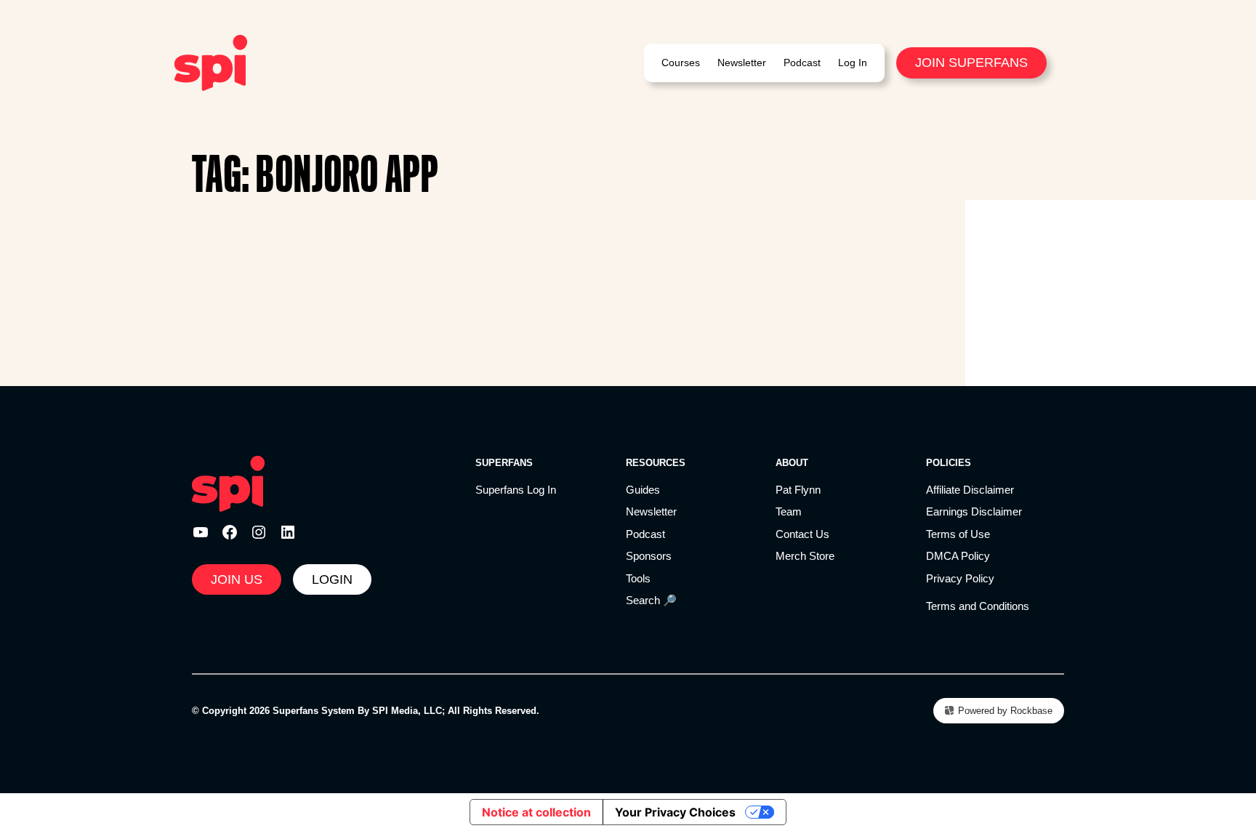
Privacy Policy (960, 578)
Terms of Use (958, 534)
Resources (655, 462)
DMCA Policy (958, 556)
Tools (638, 578)
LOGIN (332, 579)
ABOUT (792, 462)
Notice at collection (536, 812)
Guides (643, 489)
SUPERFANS (504, 462)
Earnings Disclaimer (974, 511)
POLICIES (948, 462)
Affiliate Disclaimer (970, 489)
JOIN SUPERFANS (971, 62)
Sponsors (649, 556)
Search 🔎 (651, 600)
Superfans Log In (515, 489)
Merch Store (805, 556)
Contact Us (802, 534)
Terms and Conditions (977, 606)
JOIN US (236, 579)
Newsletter (651, 511)
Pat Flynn (798, 489)
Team (789, 511)
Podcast (645, 534)
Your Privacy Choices (675, 812)
